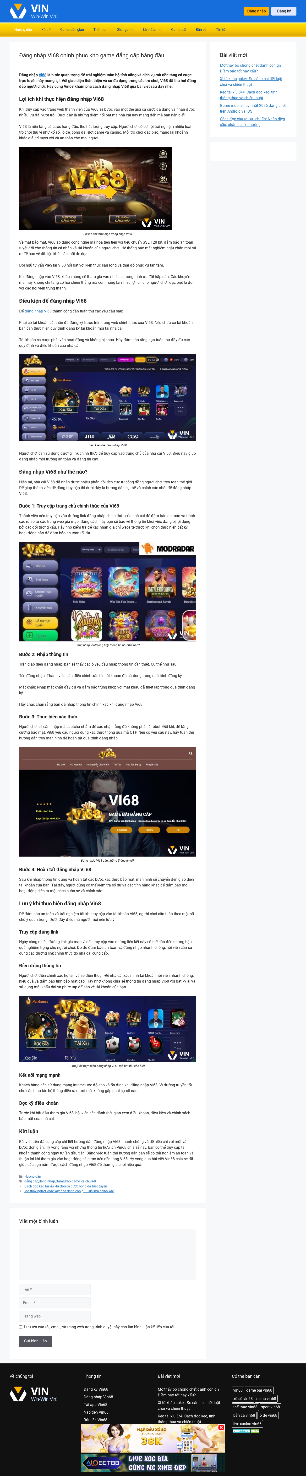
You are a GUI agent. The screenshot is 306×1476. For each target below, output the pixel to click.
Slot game (125, 29)
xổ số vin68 (243, 1398)
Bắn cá (201, 29)
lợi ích (85, 1181)
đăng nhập (47, 1181)
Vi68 (42, 75)
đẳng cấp (31, 1181)
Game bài (178, 29)
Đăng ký (284, 11)
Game (60, 1181)
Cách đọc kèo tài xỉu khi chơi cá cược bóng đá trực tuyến (65, 1186)
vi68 (93, 1181)
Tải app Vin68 (95, 1404)
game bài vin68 (259, 1390)
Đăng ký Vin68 (96, 1389)
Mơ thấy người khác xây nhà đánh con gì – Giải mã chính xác (69, 1191)
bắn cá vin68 (244, 1415)
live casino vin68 (247, 1423)
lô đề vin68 (268, 1415)
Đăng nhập (256, 11)
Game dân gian (72, 29)
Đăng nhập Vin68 (98, 1397)
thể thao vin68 (245, 1407)
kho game (72, 1181)
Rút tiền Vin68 (95, 1420)
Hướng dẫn (23, 29)
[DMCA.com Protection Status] (246, 1432)
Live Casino (152, 29)
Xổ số (46, 29)
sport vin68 (270, 1407)
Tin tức (221, 29)
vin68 (238, 1390)
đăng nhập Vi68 (38, 311)
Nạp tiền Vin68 (96, 1412)
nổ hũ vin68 (266, 1398)
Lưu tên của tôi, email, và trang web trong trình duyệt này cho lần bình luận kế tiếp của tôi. (99, 1327)
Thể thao (100, 29)
